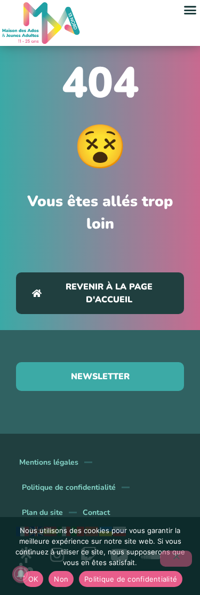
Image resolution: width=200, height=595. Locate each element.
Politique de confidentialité (69, 487)
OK (33, 579)
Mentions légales (48, 462)
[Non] (176, 559)
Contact (96, 512)
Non (61, 579)
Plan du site (42, 512)
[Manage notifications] (20, 574)
